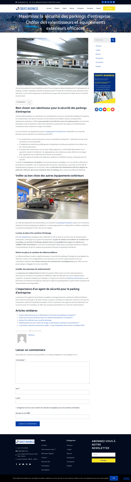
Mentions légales (47, 453)
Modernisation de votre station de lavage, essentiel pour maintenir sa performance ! (49, 323)
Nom (18, 388)
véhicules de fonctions (75, 278)
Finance (56, 8)
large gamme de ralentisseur (56, 131)
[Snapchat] (111, 2)
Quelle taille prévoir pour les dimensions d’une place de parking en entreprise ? (47, 315)
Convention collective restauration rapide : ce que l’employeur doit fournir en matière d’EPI (51, 325)
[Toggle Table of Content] (28, 102)
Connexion (45, 466)
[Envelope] (114, 2)
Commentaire (20, 360)
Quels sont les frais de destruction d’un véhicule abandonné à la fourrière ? (46, 318)
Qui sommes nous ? (48, 449)
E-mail (18, 398)
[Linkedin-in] (108, 2)
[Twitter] (105, 2)
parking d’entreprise (65, 223)
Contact (44, 458)
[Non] (126, 478)
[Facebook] (96, 109)
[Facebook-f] (103, 2)
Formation (90, 8)
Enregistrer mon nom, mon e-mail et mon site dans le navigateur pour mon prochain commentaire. (48, 407)
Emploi (98, 8)
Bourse (72, 8)
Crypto (64, 8)
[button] (109, 8)
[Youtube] (104, 109)
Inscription (45, 470)
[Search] (113, 40)
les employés (24, 237)
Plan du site (45, 462)
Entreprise (80, 8)
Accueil (49, 8)
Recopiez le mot (23, 413)
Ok (114, 478)
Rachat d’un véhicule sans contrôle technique (35, 320)
